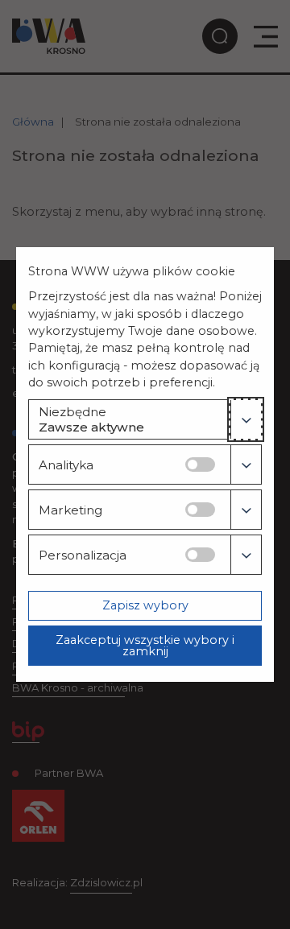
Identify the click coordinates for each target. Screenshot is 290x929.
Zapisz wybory (145, 605)
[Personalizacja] (245, 554)
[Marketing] (245, 509)
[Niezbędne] (245, 419)
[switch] (200, 464)
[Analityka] (245, 464)
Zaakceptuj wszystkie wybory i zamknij (145, 646)
